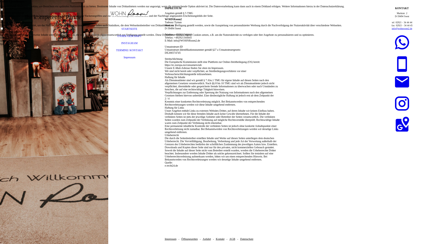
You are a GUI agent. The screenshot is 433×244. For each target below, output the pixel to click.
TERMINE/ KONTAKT (129, 50)
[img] (54, 122)
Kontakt (220, 239)
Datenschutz (246, 239)
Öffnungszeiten (189, 239)
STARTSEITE (129, 28)
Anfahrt (207, 239)
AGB (232, 239)
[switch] (1, 9)
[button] (172, 37)
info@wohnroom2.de (402, 28)
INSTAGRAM (129, 43)
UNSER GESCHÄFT (129, 36)
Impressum (129, 57)
